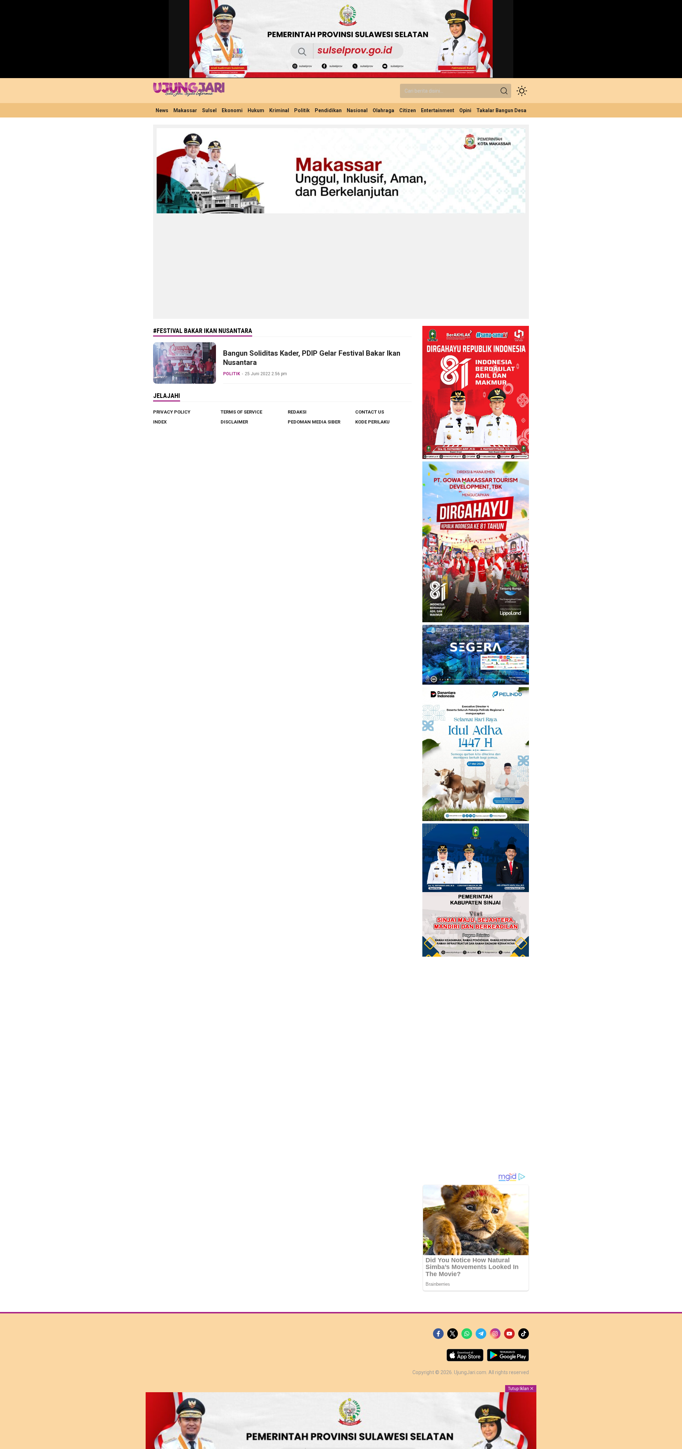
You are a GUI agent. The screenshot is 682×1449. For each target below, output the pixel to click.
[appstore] (464, 1359)
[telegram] (481, 1333)
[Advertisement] (341, 265)
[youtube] (509, 1333)
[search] (504, 91)
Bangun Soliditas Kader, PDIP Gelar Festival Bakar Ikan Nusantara (311, 358)
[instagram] (495, 1333)
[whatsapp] (466, 1333)
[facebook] (438, 1333)
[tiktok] (523, 1333)
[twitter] (452, 1333)
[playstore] (508, 1359)
